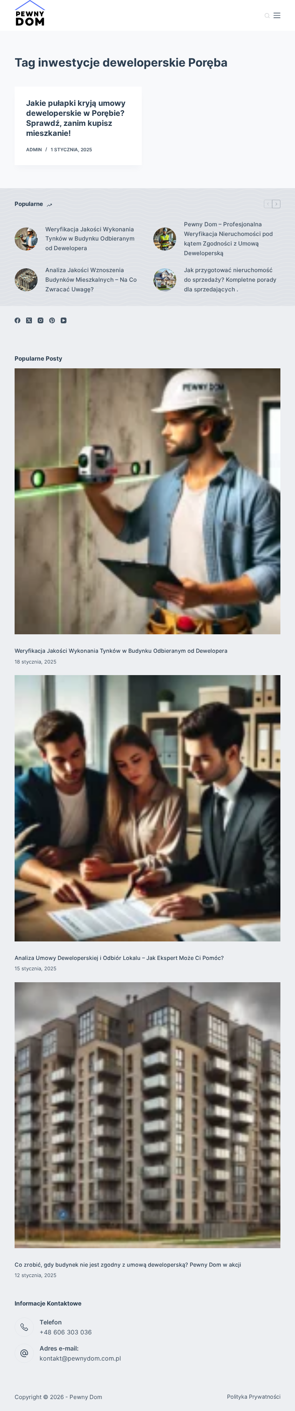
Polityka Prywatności (253, 1396)
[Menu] (276, 15)
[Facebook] (17, 320)
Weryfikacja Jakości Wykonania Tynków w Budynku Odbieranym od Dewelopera (89, 239)
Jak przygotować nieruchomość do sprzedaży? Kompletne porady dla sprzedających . (230, 279)
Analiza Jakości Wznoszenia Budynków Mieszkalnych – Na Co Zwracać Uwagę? (91, 279)
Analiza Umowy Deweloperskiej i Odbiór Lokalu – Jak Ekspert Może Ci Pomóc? (119, 958)
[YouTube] (63, 320)
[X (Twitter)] (29, 320)
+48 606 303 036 (66, 1332)
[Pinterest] (52, 320)
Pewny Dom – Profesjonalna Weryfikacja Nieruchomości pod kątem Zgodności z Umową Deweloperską (228, 238)
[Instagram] (40, 320)
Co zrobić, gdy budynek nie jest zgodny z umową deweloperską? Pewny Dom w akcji (128, 1264)
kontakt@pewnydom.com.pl (80, 1358)
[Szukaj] (267, 15)
